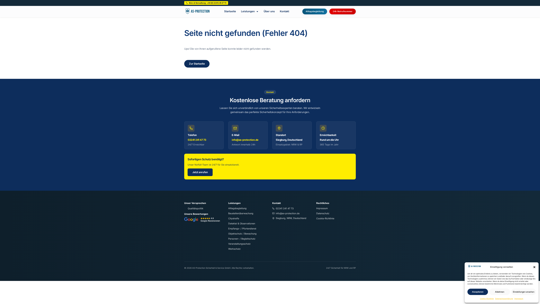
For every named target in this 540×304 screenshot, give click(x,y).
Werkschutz (234, 248)
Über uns (269, 11)
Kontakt (284, 11)
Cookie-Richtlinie (487, 299)
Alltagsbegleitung (237, 208)
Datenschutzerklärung (504, 299)
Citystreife (233, 218)
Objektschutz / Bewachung (242, 233)
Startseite (230, 11)
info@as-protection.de (245, 139)
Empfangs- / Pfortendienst (242, 228)
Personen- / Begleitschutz (241, 238)
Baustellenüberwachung (240, 213)
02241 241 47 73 (197, 139)
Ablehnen (499, 291)
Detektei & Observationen (241, 223)
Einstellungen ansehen (523, 291)
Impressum (518, 299)
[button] (534, 267)
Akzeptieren (477, 291)
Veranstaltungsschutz (239, 243)
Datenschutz (322, 213)
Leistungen (248, 11)
